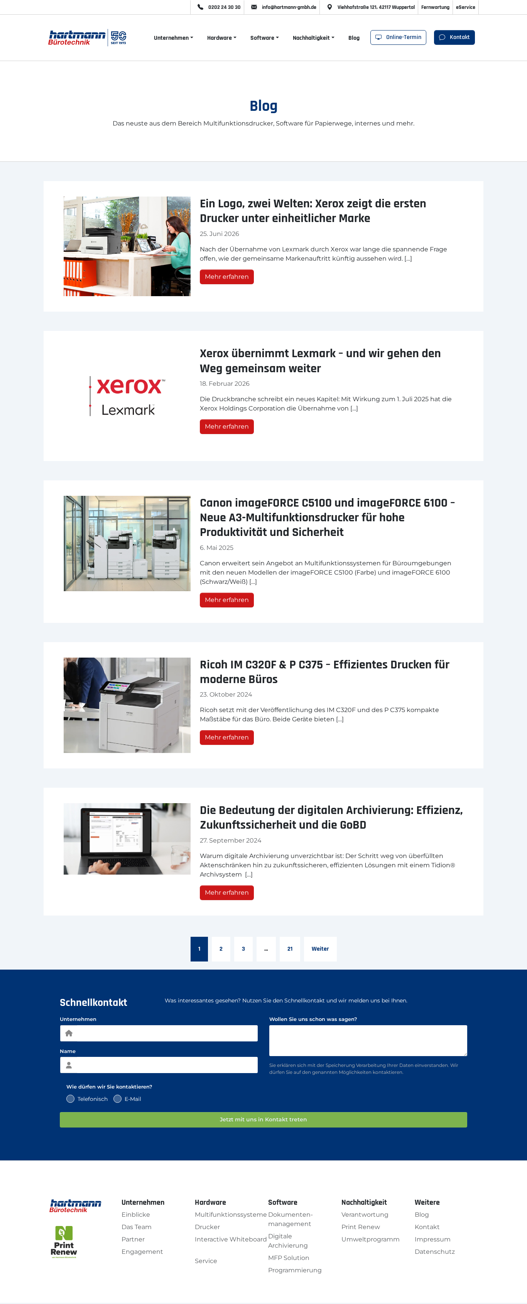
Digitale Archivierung (288, 1241)
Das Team (137, 1227)
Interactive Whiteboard (231, 1239)
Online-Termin (403, 37)
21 (289, 949)
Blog (354, 38)
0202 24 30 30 (224, 7)
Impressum (433, 1239)
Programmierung (295, 1270)
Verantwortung (364, 1214)
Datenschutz (435, 1251)
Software (262, 38)
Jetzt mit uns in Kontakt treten (263, 1119)
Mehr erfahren (227, 276)
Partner (133, 1239)
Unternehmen (171, 38)
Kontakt (459, 37)
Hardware (219, 38)
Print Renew (360, 1227)
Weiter (320, 949)
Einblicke (136, 1214)
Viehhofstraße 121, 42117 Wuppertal (375, 7)
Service (206, 1261)
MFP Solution (288, 1258)
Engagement (142, 1251)
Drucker (207, 1227)
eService (465, 7)
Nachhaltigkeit (311, 38)
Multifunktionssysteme (231, 1214)
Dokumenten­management (290, 1219)
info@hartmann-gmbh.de (288, 7)
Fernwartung (435, 7)
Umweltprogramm (370, 1239)
